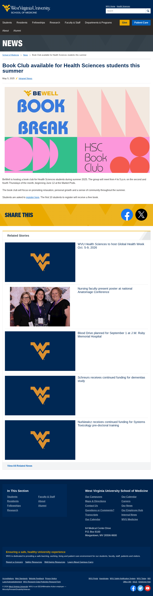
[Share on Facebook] (127, 215)
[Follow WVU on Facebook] (133, 588)
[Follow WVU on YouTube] (148, 588)
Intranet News (25, 78)
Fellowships (38, 22)
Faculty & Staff (72, 22)
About (5, 30)
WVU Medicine (129, 519)
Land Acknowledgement (12, 582)
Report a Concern (14, 562)
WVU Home (110, 6)
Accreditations (8, 579)
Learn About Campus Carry (80, 562)
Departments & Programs (98, 22)
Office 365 (127, 582)
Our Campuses (93, 496)
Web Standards (21, 579)
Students (7, 22)
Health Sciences (123, 6)
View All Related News (19, 466)
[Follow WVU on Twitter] (140, 588)
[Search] (148, 10)
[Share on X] (141, 215)
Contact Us (91, 505)
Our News (127, 505)
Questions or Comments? (99, 510)
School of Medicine (10, 55)
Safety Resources (33, 562)
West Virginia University (18, 587)
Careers (125, 501)
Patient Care (141, 22)
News (12, 43)
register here (32, 197)
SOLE (135, 582)
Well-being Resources (54, 562)
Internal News (129, 514)
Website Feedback (36, 579)
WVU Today (141, 579)
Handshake (104, 579)
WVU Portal (93, 579)
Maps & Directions (95, 501)
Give (124, 22)
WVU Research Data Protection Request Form (42, 582)
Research (55, 22)
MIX (149, 579)
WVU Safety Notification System (123, 579)
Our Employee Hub (132, 510)
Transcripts (91, 514)
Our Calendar (92, 519)
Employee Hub (145, 582)
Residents (22, 22)
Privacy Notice (51, 579)
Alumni (17, 30)
